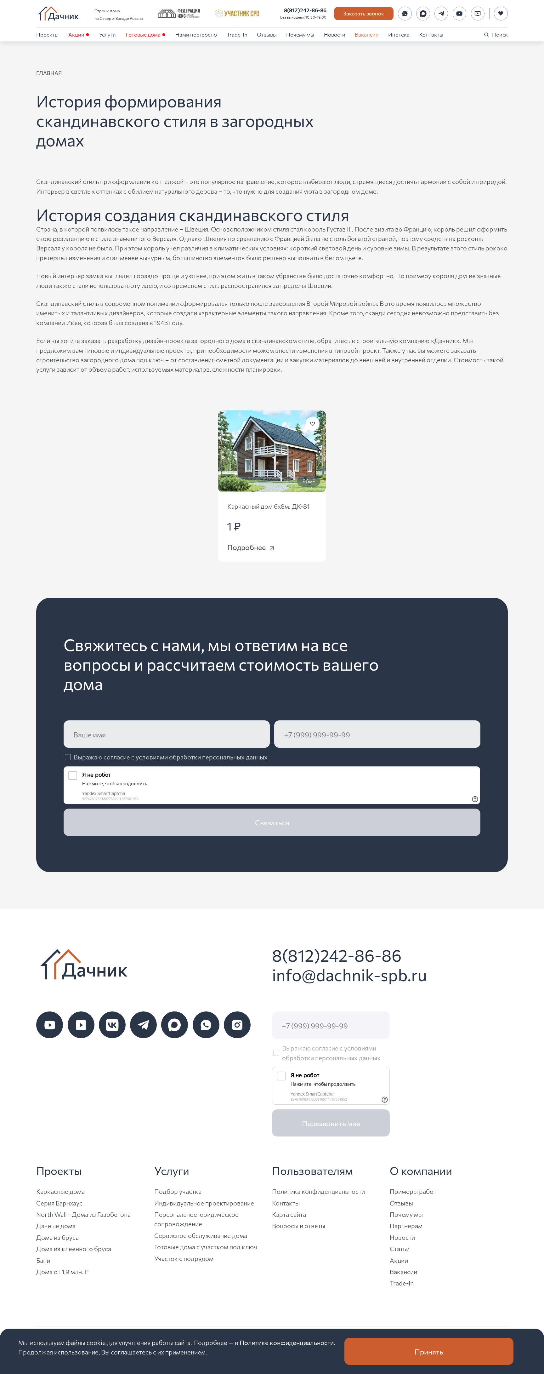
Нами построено (196, 34)
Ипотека (399, 34)
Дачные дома (56, 1225)
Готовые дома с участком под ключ (205, 1246)
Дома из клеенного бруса (73, 1248)
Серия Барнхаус (59, 1202)
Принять (429, 1351)
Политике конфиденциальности (287, 1342)
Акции (76, 34)
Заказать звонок (363, 13)
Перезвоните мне (331, 1123)
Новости (334, 34)
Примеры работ (413, 1191)
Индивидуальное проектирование (204, 1202)
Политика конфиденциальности (318, 1191)
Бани (43, 1260)
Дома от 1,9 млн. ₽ (62, 1271)
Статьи (400, 1248)
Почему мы (300, 34)
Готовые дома (143, 34)
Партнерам (406, 1225)
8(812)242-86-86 (305, 10)
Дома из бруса (57, 1237)
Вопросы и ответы (298, 1225)
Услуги (107, 34)
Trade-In (237, 34)
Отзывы (267, 34)
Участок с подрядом (183, 1258)
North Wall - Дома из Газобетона (83, 1214)
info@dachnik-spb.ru (349, 974)
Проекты (47, 34)
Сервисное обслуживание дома (200, 1235)
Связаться (272, 822)
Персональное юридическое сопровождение (196, 1219)
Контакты (431, 34)
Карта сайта (289, 1214)
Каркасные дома (60, 1191)
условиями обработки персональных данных (202, 756)
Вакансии (367, 34)
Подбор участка (177, 1191)
